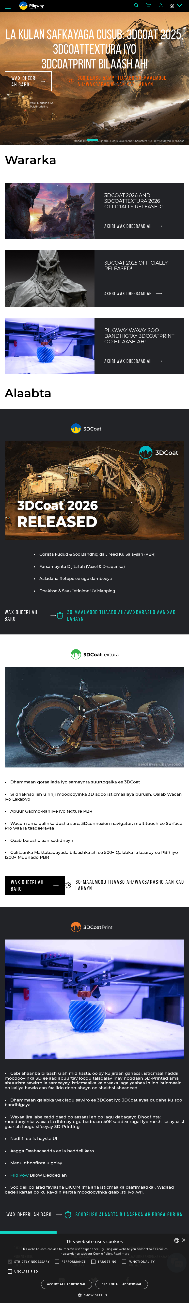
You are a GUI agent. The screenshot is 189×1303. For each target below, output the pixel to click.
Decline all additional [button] (121, 1284)
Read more (121, 1253)
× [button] (183, 1240)
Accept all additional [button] (66, 1284)
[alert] (94, 1268)
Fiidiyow (19, 1175)
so (172, 6)
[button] (94, 1295)
